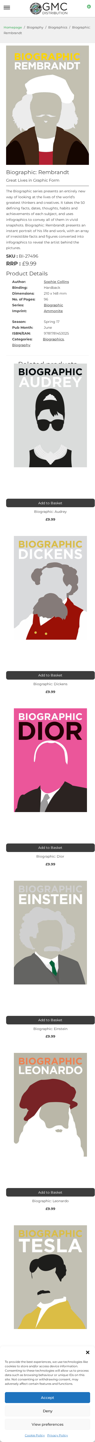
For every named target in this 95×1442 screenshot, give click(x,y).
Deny (47, 1411)
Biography (21, 345)
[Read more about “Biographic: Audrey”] (50, 503)
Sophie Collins (56, 282)
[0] (86, 8)
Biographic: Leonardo (50, 1201)
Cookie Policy (35, 1435)
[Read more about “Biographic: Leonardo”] (50, 1192)
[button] (87, 1352)
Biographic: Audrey (50, 511)
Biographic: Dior (50, 856)
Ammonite (53, 311)
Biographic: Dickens (50, 684)
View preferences (48, 1424)
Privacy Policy (57, 1435)
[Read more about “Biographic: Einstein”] (50, 1020)
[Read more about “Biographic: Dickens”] (50, 675)
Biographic (53, 305)
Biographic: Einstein (50, 1029)
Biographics (53, 339)
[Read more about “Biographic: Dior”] (50, 847)
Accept (47, 1397)
